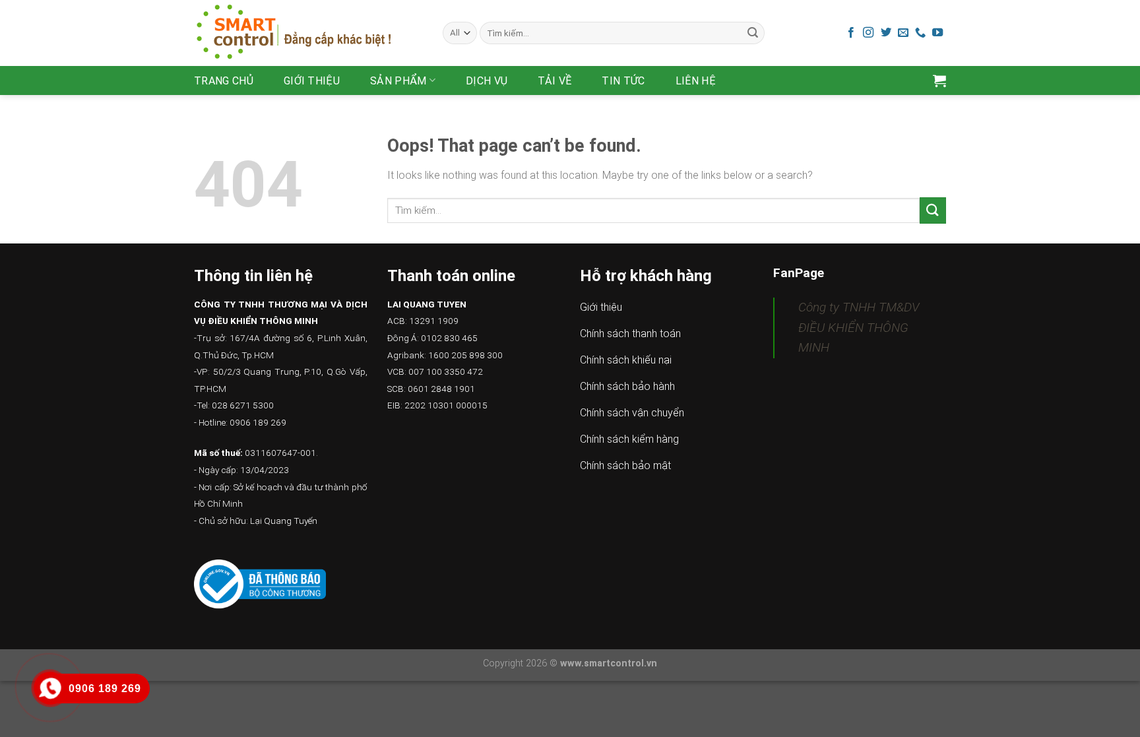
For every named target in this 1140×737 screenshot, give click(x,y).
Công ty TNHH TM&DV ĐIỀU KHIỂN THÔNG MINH (858, 327)
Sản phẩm (398, 81)
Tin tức (623, 81)
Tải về (554, 81)
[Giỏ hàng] (939, 80)
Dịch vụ (486, 81)
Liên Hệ (696, 81)
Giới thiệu (312, 81)
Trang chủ (223, 81)
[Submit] (753, 33)
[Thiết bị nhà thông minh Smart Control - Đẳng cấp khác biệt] (308, 33)
